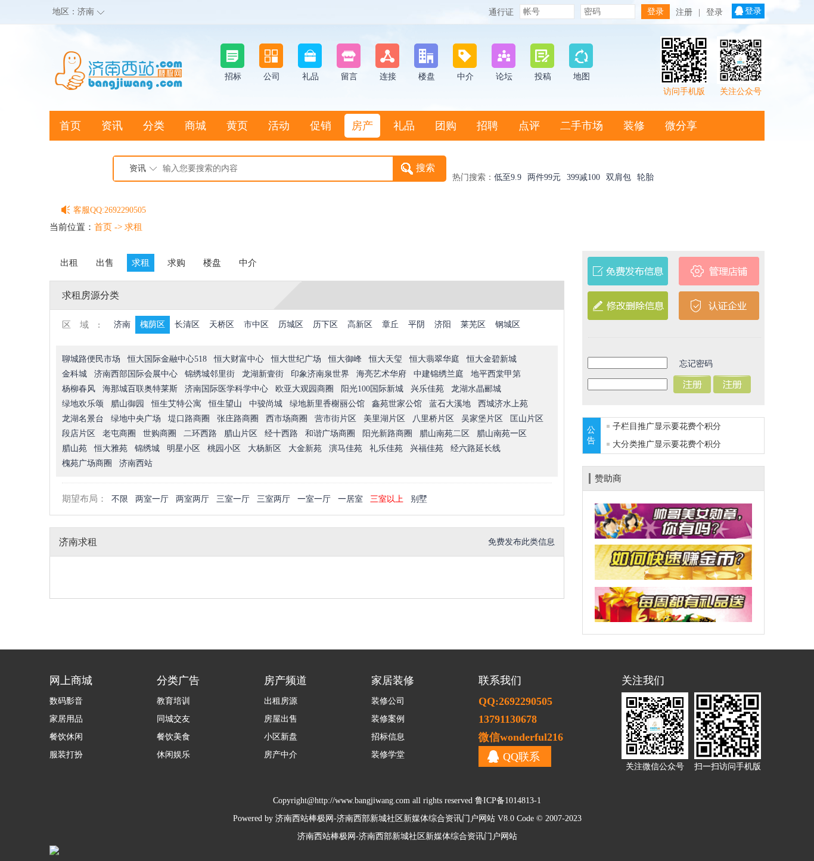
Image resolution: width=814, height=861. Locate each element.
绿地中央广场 (136, 418)
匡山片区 (526, 418)
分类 (153, 126)
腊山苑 (74, 448)
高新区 (359, 324)
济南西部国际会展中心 (136, 373)
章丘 (390, 324)
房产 (362, 126)
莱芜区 (473, 324)
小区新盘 (280, 736)
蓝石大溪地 (450, 403)
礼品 (404, 126)
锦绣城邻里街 (210, 373)
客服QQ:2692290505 (109, 210)
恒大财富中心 (239, 359)
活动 (279, 126)
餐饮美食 (173, 736)
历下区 (325, 324)
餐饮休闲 (66, 736)
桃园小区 (224, 448)
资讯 (112, 126)
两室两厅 (192, 499)
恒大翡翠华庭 (434, 359)
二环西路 (200, 433)
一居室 (350, 499)
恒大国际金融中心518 (167, 359)
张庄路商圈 (238, 418)
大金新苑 (305, 448)
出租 (69, 263)
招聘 (487, 126)
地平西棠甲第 (496, 373)
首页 (70, 126)
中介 (248, 263)
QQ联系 (521, 757)
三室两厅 (273, 499)
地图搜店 (81, 155)
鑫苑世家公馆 (397, 403)
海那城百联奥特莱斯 (140, 388)
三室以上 (386, 499)
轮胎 (645, 177)
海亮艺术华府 (381, 373)
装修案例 (388, 718)
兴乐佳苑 (427, 388)
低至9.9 (507, 177)
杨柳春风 (78, 388)
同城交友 (173, 718)
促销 (320, 126)
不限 (119, 499)
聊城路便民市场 (91, 359)
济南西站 (136, 463)
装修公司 (388, 701)
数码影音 (66, 701)
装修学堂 (388, 754)
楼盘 (212, 263)
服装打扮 (66, 754)
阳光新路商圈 (387, 433)
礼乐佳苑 (386, 448)
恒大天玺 (385, 359)
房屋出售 (280, 718)
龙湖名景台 (83, 418)
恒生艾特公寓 (176, 403)
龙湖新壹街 (263, 373)
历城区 (290, 324)
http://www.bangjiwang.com (362, 800)
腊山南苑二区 (445, 433)
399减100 (583, 177)
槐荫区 (152, 324)
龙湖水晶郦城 (476, 388)
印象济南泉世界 (320, 373)
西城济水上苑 (503, 403)
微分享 (681, 126)
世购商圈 (159, 433)
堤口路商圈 (189, 418)
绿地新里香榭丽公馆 (327, 403)
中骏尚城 (265, 403)
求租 (133, 227)
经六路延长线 (476, 448)
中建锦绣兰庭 (439, 373)
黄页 (237, 126)
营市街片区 (335, 418)
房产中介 (280, 754)
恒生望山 (225, 403)
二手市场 (581, 126)
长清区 (187, 324)
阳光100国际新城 (372, 388)
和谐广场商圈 (330, 433)
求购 (176, 263)
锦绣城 (147, 448)
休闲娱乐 (173, 754)
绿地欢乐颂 (83, 403)
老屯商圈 (119, 433)
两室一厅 (152, 499)
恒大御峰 (345, 359)
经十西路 (281, 433)
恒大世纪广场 (296, 359)
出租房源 (280, 701)
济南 (85, 11)
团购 (445, 126)
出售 (105, 263)
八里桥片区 (433, 418)
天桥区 (221, 324)
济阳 (442, 324)
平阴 (416, 324)
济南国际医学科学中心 (226, 388)
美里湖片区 (384, 418)
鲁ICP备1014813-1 (508, 800)
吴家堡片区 (482, 418)
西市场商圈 (286, 418)
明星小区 (183, 448)
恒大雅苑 (111, 448)
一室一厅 (314, 499)
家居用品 (66, 718)
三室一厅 (233, 499)
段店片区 (78, 433)
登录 (714, 12)
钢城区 (507, 324)
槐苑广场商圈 (87, 463)
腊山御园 (127, 403)
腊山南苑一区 (502, 433)
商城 (195, 126)
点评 (529, 126)
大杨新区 (264, 448)
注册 (684, 12)
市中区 (256, 324)
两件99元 (544, 177)
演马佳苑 (345, 448)
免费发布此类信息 (521, 541)
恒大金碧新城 (492, 359)
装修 (634, 126)
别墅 (419, 499)
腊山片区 (240, 433)
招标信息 (388, 736)
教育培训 (173, 701)
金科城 (74, 373)
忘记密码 (696, 363)
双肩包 (618, 177)
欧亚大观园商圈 (304, 388)
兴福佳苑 (426, 448)
